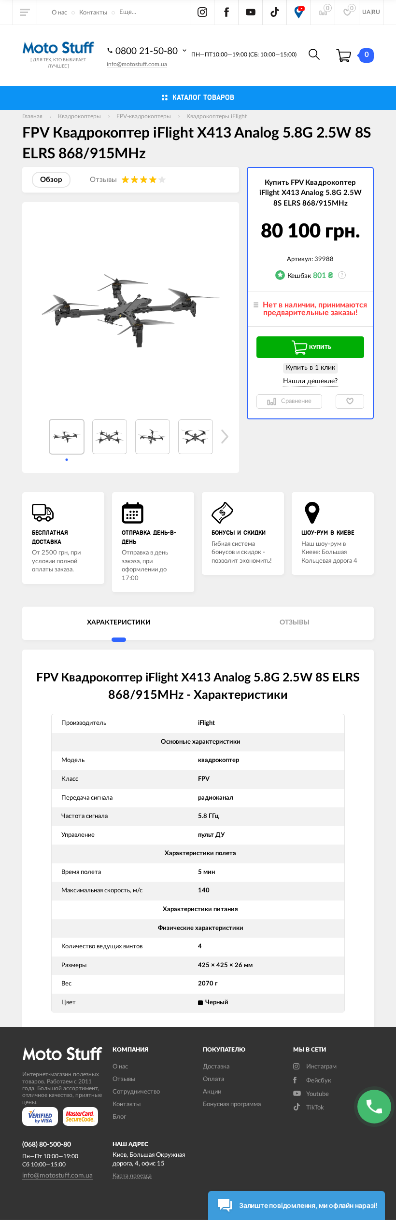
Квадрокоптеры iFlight (216, 116)
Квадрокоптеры (79, 116)
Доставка (216, 1067)
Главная (32, 116)
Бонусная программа (232, 1104)
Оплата (213, 1079)
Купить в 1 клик (310, 367)
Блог (119, 1117)
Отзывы (124, 1079)
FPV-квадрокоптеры (143, 116)
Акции (212, 1092)
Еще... (127, 12)
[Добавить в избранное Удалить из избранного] (350, 401)
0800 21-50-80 (147, 51)
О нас (59, 13)
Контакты (93, 13)
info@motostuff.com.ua (137, 64)
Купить (320, 347)
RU (376, 12)
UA (366, 12)
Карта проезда (132, 1175)
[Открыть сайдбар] (25, 12)
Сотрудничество (136, 1092)
